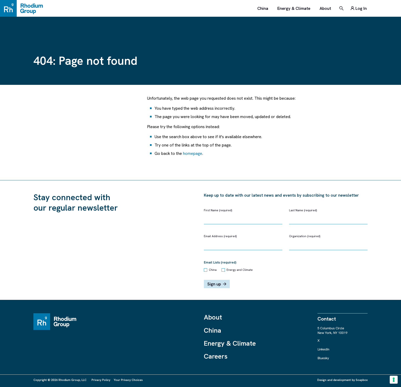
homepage (192, 153)
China (262, 8)
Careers (215, 356)
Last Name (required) (303, 210)
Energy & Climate (293, 8)
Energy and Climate (240, 270)
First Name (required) (218, 210)
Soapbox (362, 380)
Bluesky (323, 358)
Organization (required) (304, 236)
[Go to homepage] (23, 8)
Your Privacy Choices (128, 380)
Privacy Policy (100, 380)
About (325, 8)
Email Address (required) (220, 236)
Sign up (214, 284)
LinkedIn (323, 349)
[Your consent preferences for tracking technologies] (394, 380)
